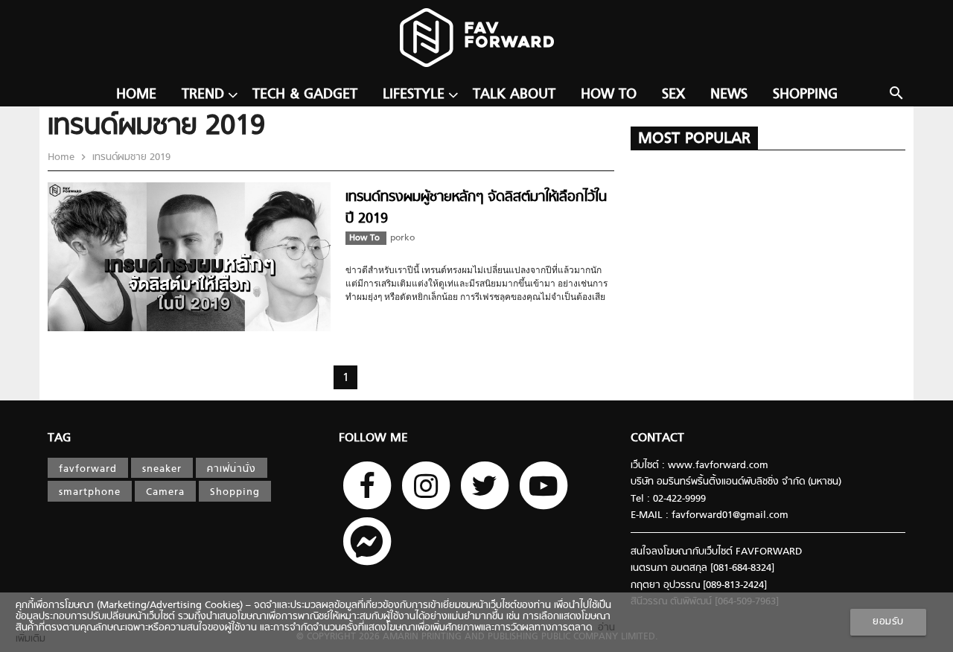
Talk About (514, 95)
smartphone (90, 492)
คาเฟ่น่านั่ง (231, 469)
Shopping (805, 95)
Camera (165, 492)
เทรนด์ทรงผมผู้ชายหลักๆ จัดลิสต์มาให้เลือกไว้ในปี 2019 (476, 208)
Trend (203, 95)
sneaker (162, 469)
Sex (673, 95)
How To (609, 95)
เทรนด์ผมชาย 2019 (129, 157)
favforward (88, 469)
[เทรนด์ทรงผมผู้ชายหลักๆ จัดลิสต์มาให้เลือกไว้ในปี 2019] (189, 328)
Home (136, 95)
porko (402, 238)
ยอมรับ (888, 622)
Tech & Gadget (304, 95)
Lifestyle (413, 95)
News (729, 95)
